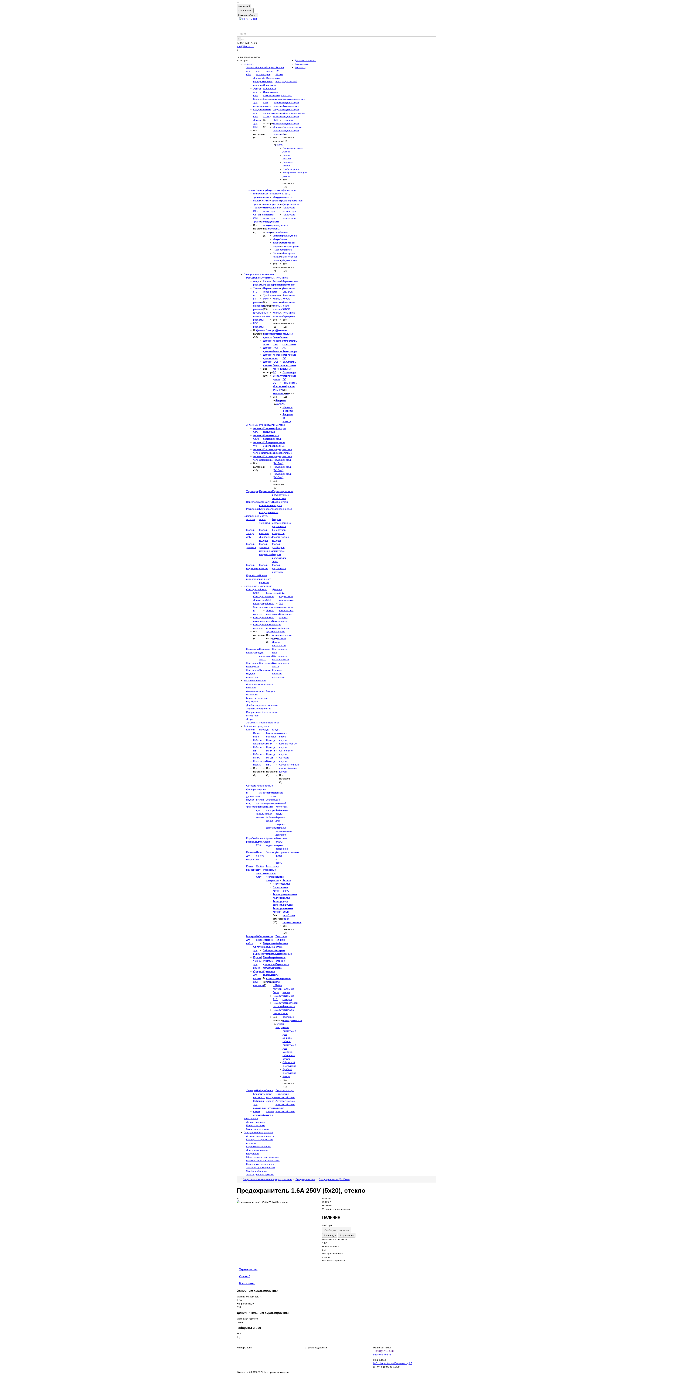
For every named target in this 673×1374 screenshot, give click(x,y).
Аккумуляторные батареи (261, 691)
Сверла (270, 1101)
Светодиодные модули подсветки (254, 673)
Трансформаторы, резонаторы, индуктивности (286, 193)
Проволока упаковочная (260, 1164)
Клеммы (270, 277)
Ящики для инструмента (260, 1174)
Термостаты (266, 491)
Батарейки (252, 694)
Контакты (300, 67)
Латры (249, 719)
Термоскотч (282, 964)
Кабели (250, 729)
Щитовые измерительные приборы (285, 334)
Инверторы (252, 715)
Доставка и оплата (305, 60)
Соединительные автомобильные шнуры (289, 768)
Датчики (260, 330)
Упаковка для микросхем (260, 1167)
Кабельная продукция (256, 726)
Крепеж (280, 876)
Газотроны (289, 242)
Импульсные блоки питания (262, 712)
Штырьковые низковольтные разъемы (261, 316)
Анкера (287, 880)
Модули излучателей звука (279, 558)
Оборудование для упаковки (262, 1157)
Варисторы (252, 501)
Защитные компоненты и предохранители (267, 1179)
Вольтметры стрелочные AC (289, 365)
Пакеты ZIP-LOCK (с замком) (263, 1160)
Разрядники (253, 508)
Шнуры (276, 729)
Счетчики (261, 424)
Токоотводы (272, 866)
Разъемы (251, 277)
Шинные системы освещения (278, 673)
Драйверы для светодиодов (262, 705)
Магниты (288, 407)
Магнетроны (290, 256)
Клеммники (282, 277)
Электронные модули (256, 515)
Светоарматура (268, 663)
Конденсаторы (284, 95)
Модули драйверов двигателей (278, 547)
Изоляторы (282, 806)
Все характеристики (333, 1260)
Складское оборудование (258, 1132)
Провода (264, 729)
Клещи (286, 1076)
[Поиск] (243, 39)
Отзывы (244, 1276)
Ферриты (288, 410)
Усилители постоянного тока (262, 722)
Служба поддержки (316, 1347)
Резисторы (272, 95)
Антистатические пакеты (260, 1136)
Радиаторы (272, 852)
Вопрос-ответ (247, 1283)
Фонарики (265, 670)
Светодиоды (253, 589)
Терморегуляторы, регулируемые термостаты (283, 495)
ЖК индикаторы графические (286, 596)
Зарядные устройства (258, 708)
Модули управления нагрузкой (279, 568)
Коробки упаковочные (258, 1146)
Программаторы (285, 1090)
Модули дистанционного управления (281, 523)
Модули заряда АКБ (250, 533)
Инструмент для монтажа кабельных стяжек (289, 1051)
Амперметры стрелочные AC (290, 344)
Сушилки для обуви (257, 1129)
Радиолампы (290, 260)
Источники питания (255, 680)
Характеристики (248, 1269)
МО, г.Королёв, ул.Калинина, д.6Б (392, 1363)
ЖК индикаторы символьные (286, 607)
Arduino (250, 519)
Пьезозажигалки (255, 1125)
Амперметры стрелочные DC (290, 355)
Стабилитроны (291, 169)
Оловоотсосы (290, 1002)
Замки (269, 806)
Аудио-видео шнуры (283, 736)
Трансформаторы (293, 200)
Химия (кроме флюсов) (271, 940)
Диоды (279, 144)
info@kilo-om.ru (245, 46)
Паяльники (289, 1006)
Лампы (263, 589)
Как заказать (302, 64)
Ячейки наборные (256, 1171)
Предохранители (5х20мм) (334, 1179)
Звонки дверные (255, 1122)
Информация (244, 1347)
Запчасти (249, 64)
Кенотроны (289, 253)
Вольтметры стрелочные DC (289, 376)
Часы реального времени (265, 579)
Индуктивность (291, 204)
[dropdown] (238, 2)
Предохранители (275, 442)
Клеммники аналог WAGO (289, 306)
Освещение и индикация (258, 586)
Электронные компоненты (259, 274)
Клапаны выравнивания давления (284, 831)
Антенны (251, 424)
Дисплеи (277, 589)
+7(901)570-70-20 (383, 1351)
